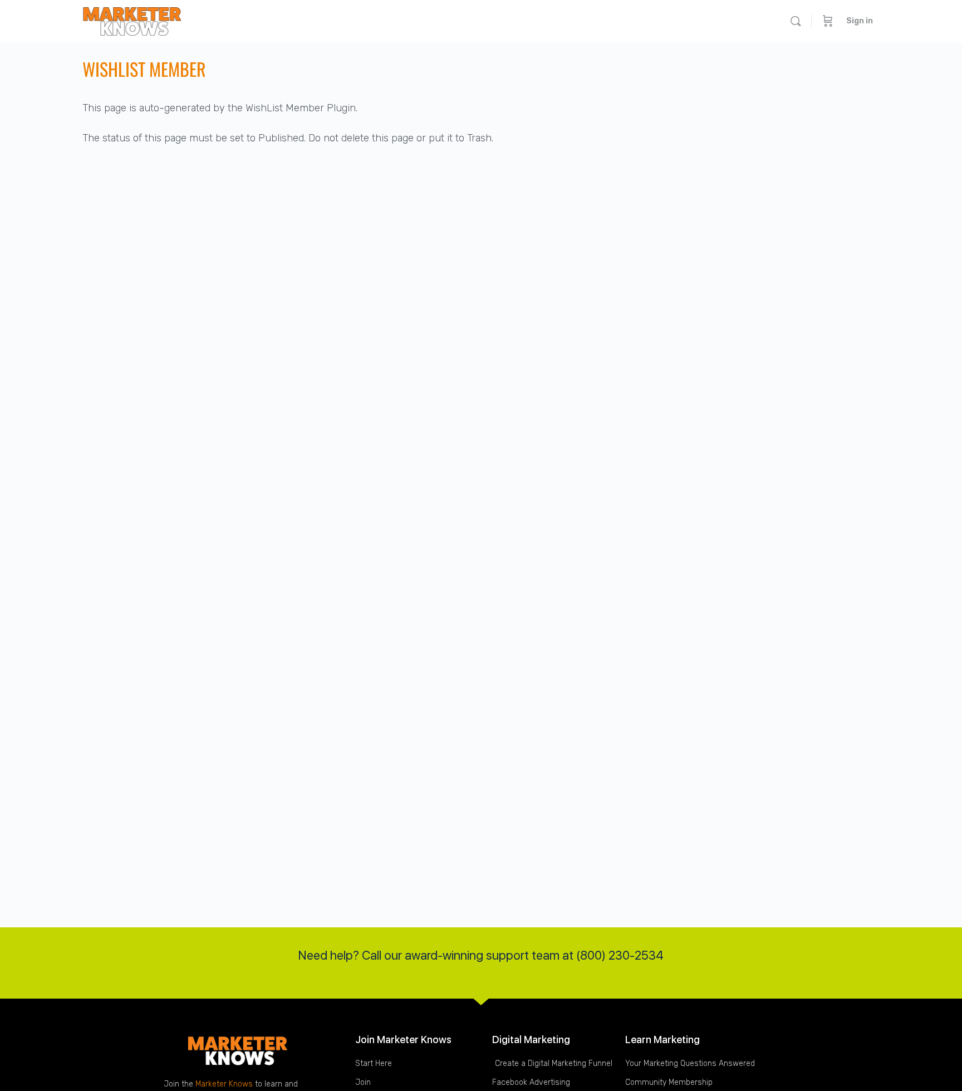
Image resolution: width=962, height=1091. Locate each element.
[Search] (795, 21)
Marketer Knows (224, 1084)
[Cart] (828, 21)
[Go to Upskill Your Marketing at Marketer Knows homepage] (131, 20)
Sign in (859, 21)
